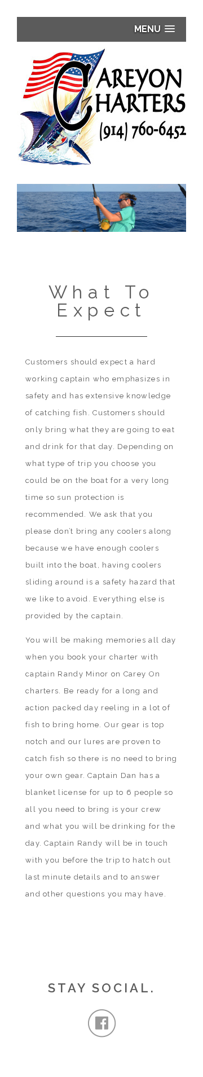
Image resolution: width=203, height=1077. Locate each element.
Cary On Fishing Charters (101, 107)
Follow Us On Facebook (101, 1023)
